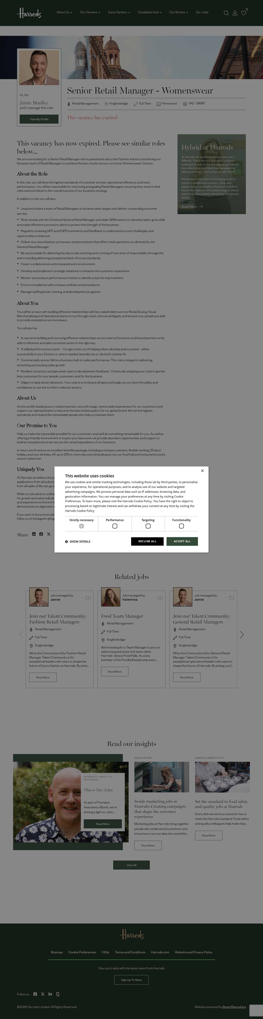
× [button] (202, 470)
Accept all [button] (182, 541)
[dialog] (131, 509)
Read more (101, 511)
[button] (77, 541)
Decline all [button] (147, 541)
